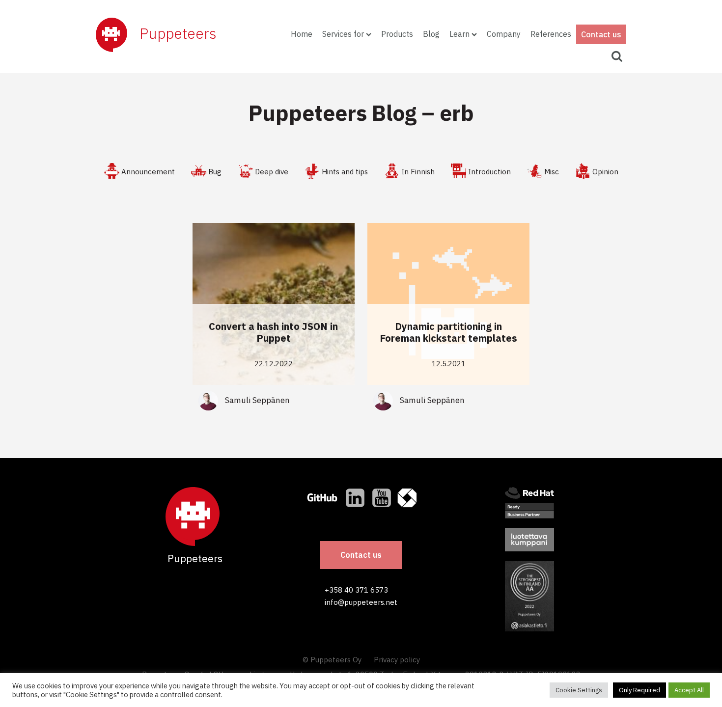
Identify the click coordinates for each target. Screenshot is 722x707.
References (550, 34)
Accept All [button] (689, 690)
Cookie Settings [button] (578, 690)
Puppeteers (178, 33)
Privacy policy (397, 659)
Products (397, 34)
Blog (431, 34)
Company (504, 34)
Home (301, 34)
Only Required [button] (639, 690)
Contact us (601, 34)
